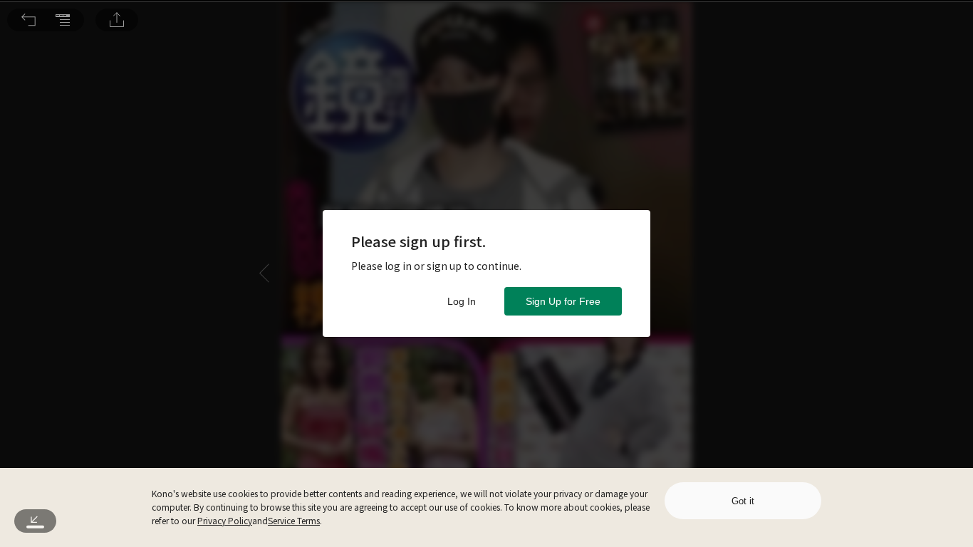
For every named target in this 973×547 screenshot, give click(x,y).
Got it (743, 501)
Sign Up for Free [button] (563, 301)
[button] (28, 20)
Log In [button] (461, 301)
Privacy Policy (224, 520)
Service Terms (294, 520)
